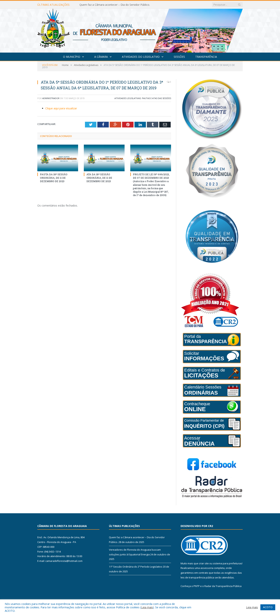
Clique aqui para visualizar (61, 108)
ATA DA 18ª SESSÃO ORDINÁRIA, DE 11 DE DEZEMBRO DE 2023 (99, 178)
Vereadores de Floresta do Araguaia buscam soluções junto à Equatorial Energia (123, 4)
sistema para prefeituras (227, 563)
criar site (204, 563)
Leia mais (147, 607)
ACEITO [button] (268, 607)
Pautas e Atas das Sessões (156, 98)
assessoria (206, 568)
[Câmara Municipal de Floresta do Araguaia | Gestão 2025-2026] (140, 30)
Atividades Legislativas (127, 98)
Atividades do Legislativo (141, 56)
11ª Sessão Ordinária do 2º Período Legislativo (135, 566)
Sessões (179, 56)
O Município (71, 56)
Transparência (206, 56)
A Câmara (101, 56)
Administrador (50, 98)
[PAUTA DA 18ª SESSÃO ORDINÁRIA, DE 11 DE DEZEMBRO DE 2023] (57, 158)
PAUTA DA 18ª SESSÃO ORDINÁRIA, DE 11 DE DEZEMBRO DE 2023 (53, 178)
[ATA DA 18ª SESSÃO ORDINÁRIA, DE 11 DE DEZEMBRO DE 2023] (104, 158)
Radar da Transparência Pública (223, 586)
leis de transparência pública (197, 577)
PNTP (197, 586)
